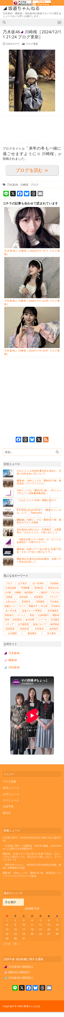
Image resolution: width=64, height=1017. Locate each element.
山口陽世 (12, 633)
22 (7, 933)
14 (57, 924)
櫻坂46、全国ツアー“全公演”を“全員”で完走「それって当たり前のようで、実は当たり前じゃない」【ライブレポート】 (32, 856)
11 (32, 924)
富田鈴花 (38, 587)
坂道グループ (39, 624)
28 (57, 933)
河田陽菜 (40, 601)
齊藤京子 (33, 606)
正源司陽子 (43, 615)
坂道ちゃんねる (24, 8)
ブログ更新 (31, 43)
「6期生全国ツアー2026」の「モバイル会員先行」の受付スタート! (39, 541)
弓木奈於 (54, 601)
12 (40, 924)
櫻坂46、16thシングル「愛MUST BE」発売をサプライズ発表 (39, 521)
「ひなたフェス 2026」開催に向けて (36, 500)
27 (48, 933)
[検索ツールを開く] (4, 22)
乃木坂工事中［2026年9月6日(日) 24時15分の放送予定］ (32, 839)
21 (57, 929)
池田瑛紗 (28, 592)
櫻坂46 (56, 615)
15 (7, 929)
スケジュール (11, 800)
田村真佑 (17, 619)
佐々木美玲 (38, 583)
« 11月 (7, 944)
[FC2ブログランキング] (41, 3)
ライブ (22, 606)
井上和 (44, 606)
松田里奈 (38, 596)
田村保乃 (9, 615)
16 (15, 929)
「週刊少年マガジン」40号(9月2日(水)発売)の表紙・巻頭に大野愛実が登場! (32, 866)
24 (23, 933)
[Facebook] (18, 440)
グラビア (53, 596)
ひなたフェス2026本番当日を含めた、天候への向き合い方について (39, 472)
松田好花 (24, 628)
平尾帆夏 (25, 587)
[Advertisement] (32, 129)
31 (23, 938)
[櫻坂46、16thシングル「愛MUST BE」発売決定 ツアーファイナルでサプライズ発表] (8, 483)
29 (7, 938)
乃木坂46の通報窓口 (18, 967)
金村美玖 (53, 628)
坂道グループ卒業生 (32, 610)
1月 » (16, 944)
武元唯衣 (55, 619)
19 (40, 929)
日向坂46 (39, 628)
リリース (42, 619)
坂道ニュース (11, 788)
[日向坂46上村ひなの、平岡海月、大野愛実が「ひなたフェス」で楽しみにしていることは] (8, 532)
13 (48, 924)
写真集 (9, 596)
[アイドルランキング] (22, 3)
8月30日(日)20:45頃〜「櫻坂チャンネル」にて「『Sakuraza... (39, 511)
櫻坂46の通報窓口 (17, 972)
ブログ (34, 185)
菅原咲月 (26, 601)
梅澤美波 (54, 624)
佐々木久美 (11, 610)
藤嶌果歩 (32, 633)
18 (32, 929)
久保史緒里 (10, 587)
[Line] (15, 988)
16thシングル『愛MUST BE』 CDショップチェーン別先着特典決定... (39, 492)
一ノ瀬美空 (41, 592)
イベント (21, 615)
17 (23, 929)
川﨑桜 (24, 185)
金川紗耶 (29, 619)
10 (23, 924)
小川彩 (7, 592)
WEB (7, 619)
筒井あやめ (53, 587)
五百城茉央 (53, 610)
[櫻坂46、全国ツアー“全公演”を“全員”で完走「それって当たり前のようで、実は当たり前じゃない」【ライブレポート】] (8, 552)
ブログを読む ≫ (32, 170)
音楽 (32, 615)
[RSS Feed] (45, 440)
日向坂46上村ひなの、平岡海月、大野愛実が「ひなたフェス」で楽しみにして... (39, 531)
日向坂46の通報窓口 (18, 978)
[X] (38, 440)
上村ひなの (10, 601)
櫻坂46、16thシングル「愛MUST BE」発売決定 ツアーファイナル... (39, 482)
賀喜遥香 (10, 628)
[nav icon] (59, 22)
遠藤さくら (10, 606)
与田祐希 (23, 596)
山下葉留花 (23, 624)
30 (15, 938)
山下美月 (22, 583)
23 (15, 933)
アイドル (55, 592)
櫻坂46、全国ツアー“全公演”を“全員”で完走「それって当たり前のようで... (39, 550)
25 (32, 933)
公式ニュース (11, 794)
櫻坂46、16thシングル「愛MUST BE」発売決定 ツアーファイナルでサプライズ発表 (32, 874)
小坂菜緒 (53, 583)
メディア (9, 624)
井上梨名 (51, 633)
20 (48, 929)
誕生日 (7, 813)
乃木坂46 (12, 185)
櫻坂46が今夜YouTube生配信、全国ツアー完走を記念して (39, 560)
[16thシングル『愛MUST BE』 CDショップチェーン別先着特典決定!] (8, 493)
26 (40, 933)
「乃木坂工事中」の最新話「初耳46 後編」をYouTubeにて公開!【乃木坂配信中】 (32, 847)
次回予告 (8, 806)
